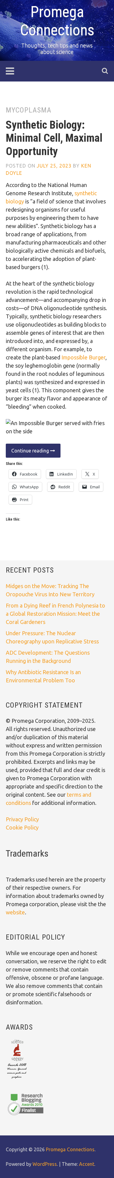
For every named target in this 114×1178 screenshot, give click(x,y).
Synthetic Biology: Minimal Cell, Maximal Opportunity (54, 138)
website (15, 912)
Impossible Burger (83, 357)
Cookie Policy (22, 827)
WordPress (45, 1164)
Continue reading (28, 453)
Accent (86, 1164)
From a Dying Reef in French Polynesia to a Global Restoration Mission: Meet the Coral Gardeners (55, 613)
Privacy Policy (22, 819)
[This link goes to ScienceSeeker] (17, 1079)
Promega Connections (70, 1149)
